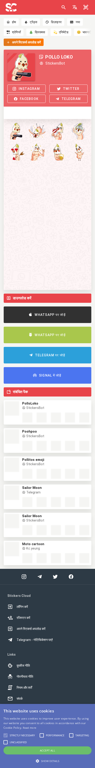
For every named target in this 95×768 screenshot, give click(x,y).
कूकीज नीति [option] (23, 665)
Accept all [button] (47, 750)
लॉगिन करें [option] (22, 607)
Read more (29, 727)
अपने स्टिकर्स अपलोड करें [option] (31, 629)
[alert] (47, 736)
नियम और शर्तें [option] (24, 687)
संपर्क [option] (20, 698)
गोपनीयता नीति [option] (25, 676)
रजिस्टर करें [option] (23, 618)
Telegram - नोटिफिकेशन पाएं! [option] (35, 640)
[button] (74, 7)
